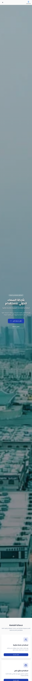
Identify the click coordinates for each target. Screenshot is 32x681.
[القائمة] (2, 2)
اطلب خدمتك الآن (17, 321)
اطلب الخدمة (16, 655)
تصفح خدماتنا (16, 326)
